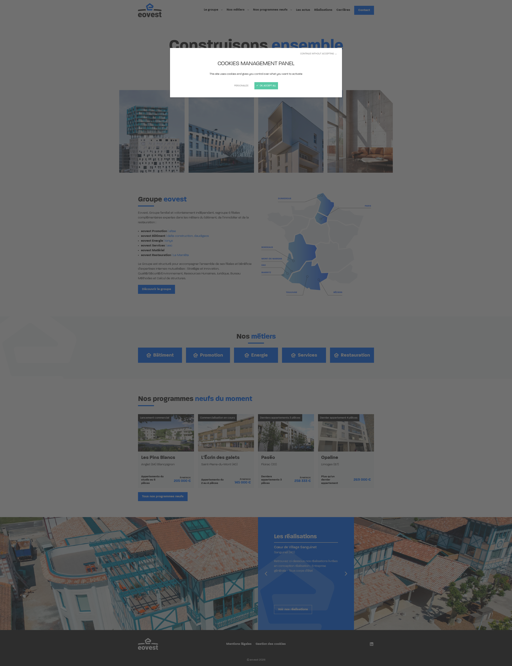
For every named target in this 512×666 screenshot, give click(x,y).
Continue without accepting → (318, 54)
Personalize (241, 86)
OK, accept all (267, 86)
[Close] (256, 333)
